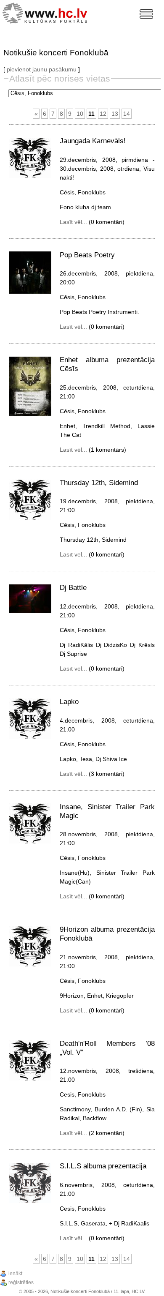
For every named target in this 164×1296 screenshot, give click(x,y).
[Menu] (146, 14)
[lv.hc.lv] (47, 12)
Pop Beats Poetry (87, 255)
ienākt (15, 1274)
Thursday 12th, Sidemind (99, 483)
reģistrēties (21, 1282)
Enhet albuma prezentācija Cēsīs (107, 364)
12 (103, 113)
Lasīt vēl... (73, 221)
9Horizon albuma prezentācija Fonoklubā (107, 933)
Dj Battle (73, 588)
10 (80, 113)
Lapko (69, 702)
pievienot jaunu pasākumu (42, 69)
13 (114, 113)
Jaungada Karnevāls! (93, 141)
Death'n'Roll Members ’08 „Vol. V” (107, 1048)
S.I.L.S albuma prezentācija (103, 1166)
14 (126, 113)
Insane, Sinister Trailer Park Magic (107, 811)
